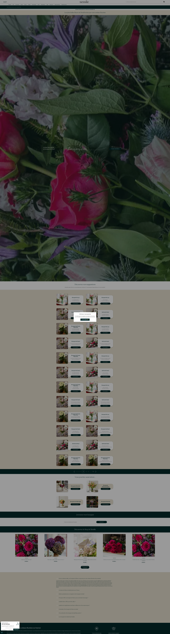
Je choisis (10, 629)
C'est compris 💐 (85, 319)
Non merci (4, 629)
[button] (2, 632)
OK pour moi (16, 629)
